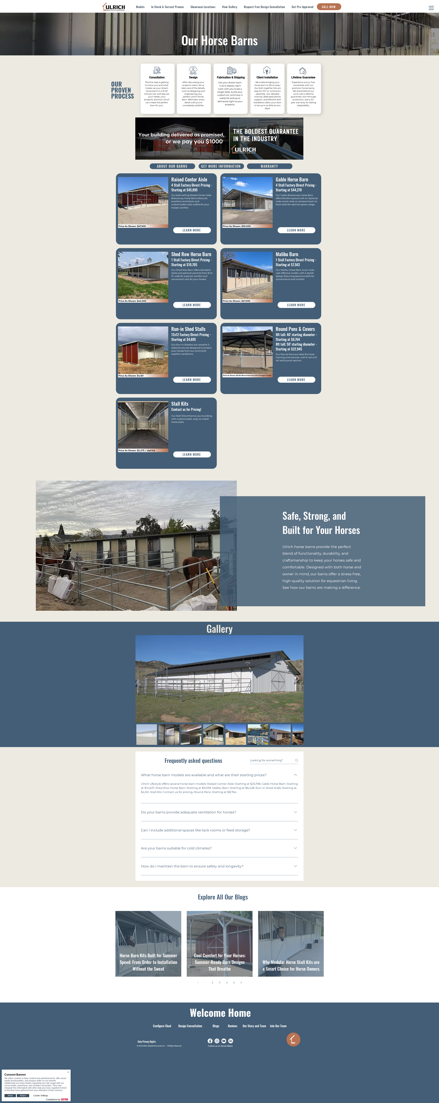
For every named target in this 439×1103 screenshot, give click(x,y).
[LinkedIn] (230, 1041)
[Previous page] (198, 982)
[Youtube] (223, 1041)
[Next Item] (298, 678)
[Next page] (241, 982)
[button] (140, 7)
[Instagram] (217, 1041)
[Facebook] (210, 1041)
